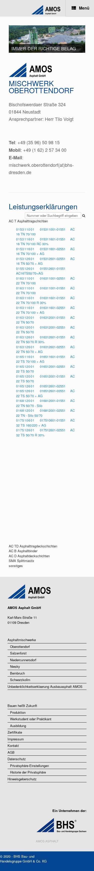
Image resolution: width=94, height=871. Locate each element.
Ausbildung (18, 725)
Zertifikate (15, 732)
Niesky (15, 666)
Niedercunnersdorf (23, 659)
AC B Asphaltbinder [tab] (23, 550)
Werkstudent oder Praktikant (30, 718)
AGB (11, 752)
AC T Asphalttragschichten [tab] (28, 221)
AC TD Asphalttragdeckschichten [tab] (33, 546)
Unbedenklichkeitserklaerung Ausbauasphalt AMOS (45, 686)
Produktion (18, 712)
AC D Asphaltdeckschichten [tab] (29, 555)
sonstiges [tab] (16, 565)
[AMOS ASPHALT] (32, 10)
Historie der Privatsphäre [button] (28, 772)
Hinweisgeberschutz (22, 779)
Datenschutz (17, 758)
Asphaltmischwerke (22, 639)
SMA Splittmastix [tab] (21, 560)
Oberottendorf (20, 646)
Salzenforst (18, 653)
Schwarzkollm (20, 679)
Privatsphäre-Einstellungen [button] (29, 765)
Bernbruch (17, 673)
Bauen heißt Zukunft (22, 705)
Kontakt (13, 745)
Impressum (16, 739)
